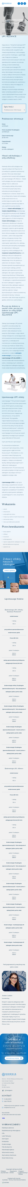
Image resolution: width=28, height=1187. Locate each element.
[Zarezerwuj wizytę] (24, 3)
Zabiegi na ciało (12, 29)
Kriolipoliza (5, 1141)
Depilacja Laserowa (8, 1128)
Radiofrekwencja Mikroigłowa (11, 1130)
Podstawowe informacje (12, 110)
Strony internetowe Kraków (17, 1180)
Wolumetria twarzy (8, 1152)
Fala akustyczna (7, 1147)
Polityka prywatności (4, 1171)
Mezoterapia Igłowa (8, 1149)
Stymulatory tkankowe (9, 1155)
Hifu (3, 1133)
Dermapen (5, 1138)
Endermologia (6, 1144)
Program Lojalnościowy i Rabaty (23, 1172)
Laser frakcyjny (6, 1136)
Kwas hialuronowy (7, 1158)
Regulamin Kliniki (13, 1171)
